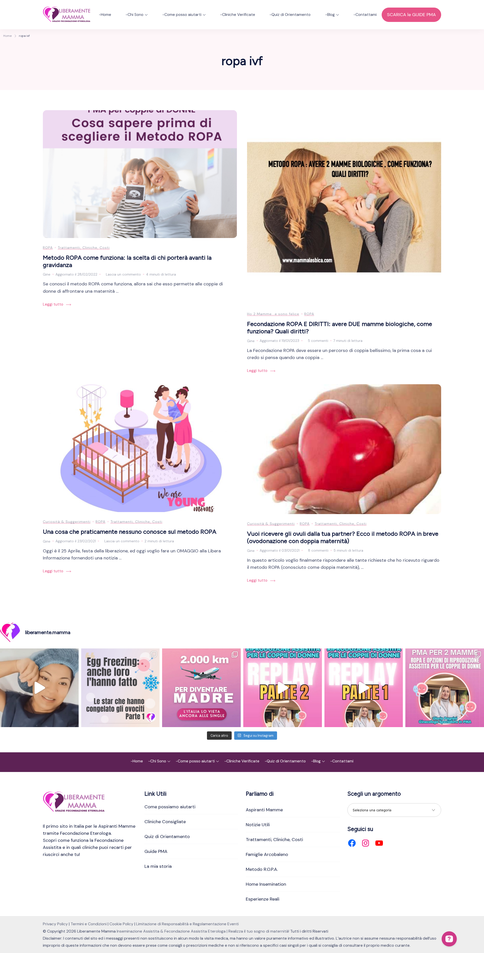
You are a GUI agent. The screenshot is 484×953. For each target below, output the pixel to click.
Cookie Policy (121, 924)
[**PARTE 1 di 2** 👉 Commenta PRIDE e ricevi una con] (363, 687)
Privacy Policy (55, 924)
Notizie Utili (258, 825)
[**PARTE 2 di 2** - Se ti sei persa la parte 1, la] (282, 687)
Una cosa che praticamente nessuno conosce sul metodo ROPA (129, 531)
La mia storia (158, 866)
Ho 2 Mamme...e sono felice (273, 314)
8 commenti (318, 551)
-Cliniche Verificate (237, 14)
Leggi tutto (53, 304)
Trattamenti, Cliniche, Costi (84, 247)
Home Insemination (266, 884)
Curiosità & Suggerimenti (66, 521)
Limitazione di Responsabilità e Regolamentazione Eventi (187, 924)
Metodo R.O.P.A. (262, 869)
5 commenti (318, 341)
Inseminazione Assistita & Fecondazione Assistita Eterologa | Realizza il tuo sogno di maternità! (203, 931)
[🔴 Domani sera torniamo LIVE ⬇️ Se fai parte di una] (444, 687)
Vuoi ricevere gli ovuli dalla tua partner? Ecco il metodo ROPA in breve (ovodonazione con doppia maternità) (342, 537)
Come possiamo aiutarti (169, 807)
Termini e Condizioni (89, 924)
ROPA (48, 247)
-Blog (330, 14)
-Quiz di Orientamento (290, 14)
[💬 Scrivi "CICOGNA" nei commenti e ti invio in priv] (39, 687)
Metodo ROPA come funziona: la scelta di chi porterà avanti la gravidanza (127, 261)
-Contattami (365, 14)
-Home (105, 14)
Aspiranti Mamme (264, 810)
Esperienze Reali (262, 899)
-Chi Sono (134, 14)
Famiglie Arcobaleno (267, 854)
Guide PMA (155, 851)
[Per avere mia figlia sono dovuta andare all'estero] (201, 687)
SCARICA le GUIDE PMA (411, 15)
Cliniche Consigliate (165, 822)
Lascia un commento (123, 275)
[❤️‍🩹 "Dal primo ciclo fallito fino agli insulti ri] (120, 687)
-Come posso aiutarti (181, 14)
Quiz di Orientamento (167, 836)
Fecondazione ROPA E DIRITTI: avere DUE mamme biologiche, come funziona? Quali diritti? (339, 327)
